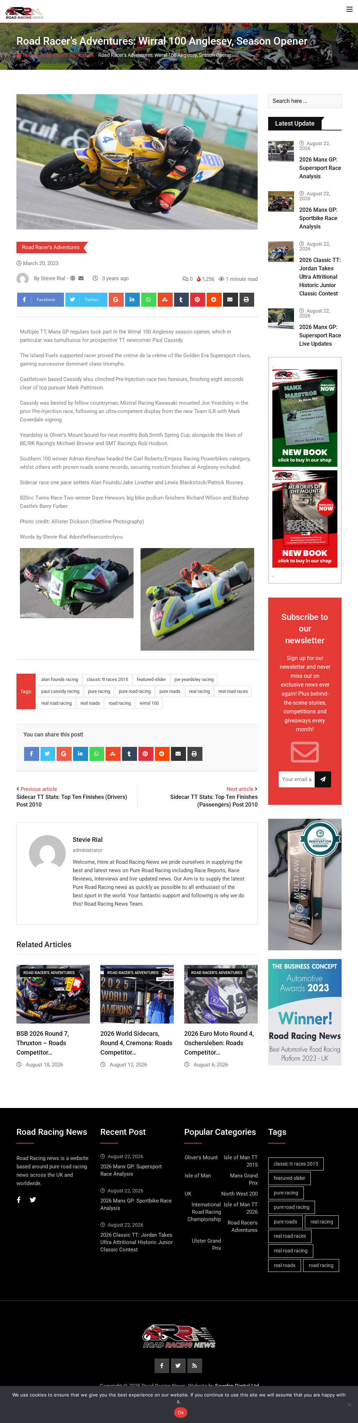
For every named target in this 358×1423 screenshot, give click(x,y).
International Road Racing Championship (204, 1211)
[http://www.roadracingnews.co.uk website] (73, 278)
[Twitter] (48, 754)
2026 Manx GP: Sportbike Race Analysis (318, 218)
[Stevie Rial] (81, 278)
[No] (349, 1404)
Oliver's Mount (201, 1157)
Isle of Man (198, 1176)
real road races (233, 691)
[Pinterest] (197, 300)
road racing (120, 703)
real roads (90, 703)
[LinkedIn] (132, 300)
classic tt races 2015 (107, 679)
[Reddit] (214, 300)
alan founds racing (59, 679)
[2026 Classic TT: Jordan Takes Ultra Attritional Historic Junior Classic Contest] (281, 251)
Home (29, 55)
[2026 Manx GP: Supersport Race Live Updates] (281, 318)
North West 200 (239, 1194)
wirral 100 (149, 703)
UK (188, 1194)
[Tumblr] (181, 300)
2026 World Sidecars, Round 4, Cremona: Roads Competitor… (136, 1043)
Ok (181, 1412)
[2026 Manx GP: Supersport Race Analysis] (281, 151)
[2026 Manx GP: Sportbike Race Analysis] (281, 201)
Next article (240, 789)
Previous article (39, 789)
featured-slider (151, 679)
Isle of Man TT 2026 (241, 1208)
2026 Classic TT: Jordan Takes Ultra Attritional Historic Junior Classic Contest (320, 277)
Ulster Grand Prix (206, 1244)
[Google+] (116, 300)
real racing (199, 691)
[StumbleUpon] (165, 300)
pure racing (99, 691)
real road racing (56, 703)
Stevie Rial (88, 839)
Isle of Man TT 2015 (241, 1161)
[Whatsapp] (148, 300)
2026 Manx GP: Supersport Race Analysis (320, 168)
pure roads (169, 691)
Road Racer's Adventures (67, 55)
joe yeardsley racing (194, 679)
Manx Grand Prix (244, 1179)
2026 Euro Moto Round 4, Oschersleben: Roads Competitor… (219, 1043)
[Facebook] (31, 754)
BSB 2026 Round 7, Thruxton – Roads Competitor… (42, 1043)
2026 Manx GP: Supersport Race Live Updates (320, 335)
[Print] (247, 300)
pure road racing (135, 691)
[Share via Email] (230, 300)
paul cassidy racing (60, 691)
